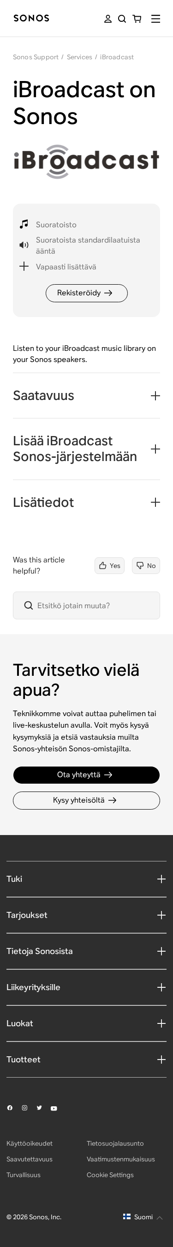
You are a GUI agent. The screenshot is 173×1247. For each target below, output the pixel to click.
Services (80, 57)
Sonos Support (36, 57)
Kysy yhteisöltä (79, 800)
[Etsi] (122, 19)
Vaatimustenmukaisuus (121, 1159)
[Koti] (31, 18)
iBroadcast (117, 57)
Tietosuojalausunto (115, 1143)
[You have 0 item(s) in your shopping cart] (136, 19)
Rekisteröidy (79, 293)
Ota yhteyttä (79, 774)
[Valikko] (155, 19)
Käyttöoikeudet (29, 1143)
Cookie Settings (110, 1175)
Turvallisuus (23, 1175)
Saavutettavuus (29, 1159)
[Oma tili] (108, 19)
